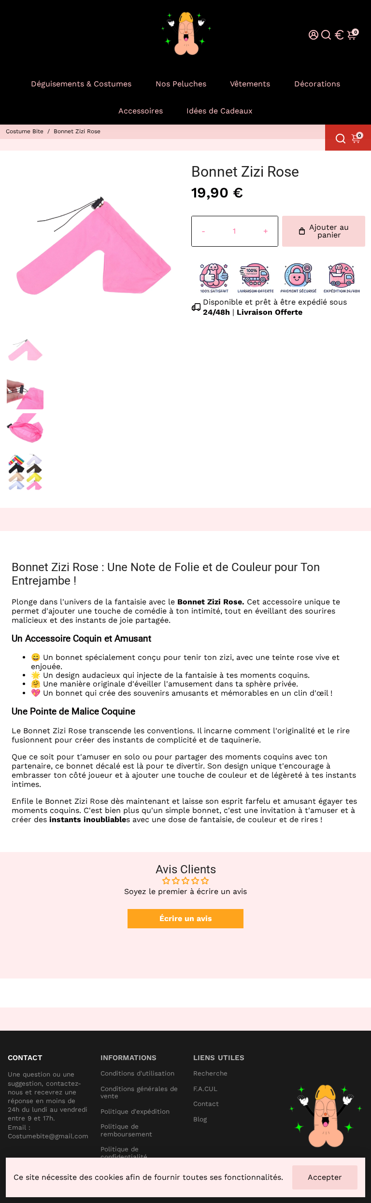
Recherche (210, 1073)
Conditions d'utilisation (137, 1073)
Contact (206, 1103)
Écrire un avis (185, 918)
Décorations (317, 83)
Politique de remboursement (126, 1130)
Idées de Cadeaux (219, 110)
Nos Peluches (181, 83)
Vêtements (250, 83)
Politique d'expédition (135, 1111)
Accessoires (140, 110)
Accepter (325, 1177)
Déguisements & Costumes (81, 83)
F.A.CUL (205, 1088)
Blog (200, 1119)
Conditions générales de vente (139, 1092)
